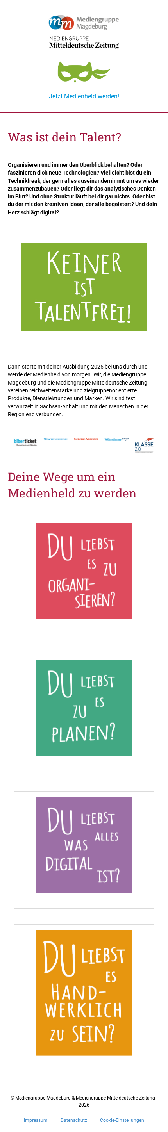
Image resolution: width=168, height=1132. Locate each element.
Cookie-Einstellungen (122, 1120)
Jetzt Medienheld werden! (84, 96)
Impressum (36, 1120)
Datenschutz (74, 1120)
